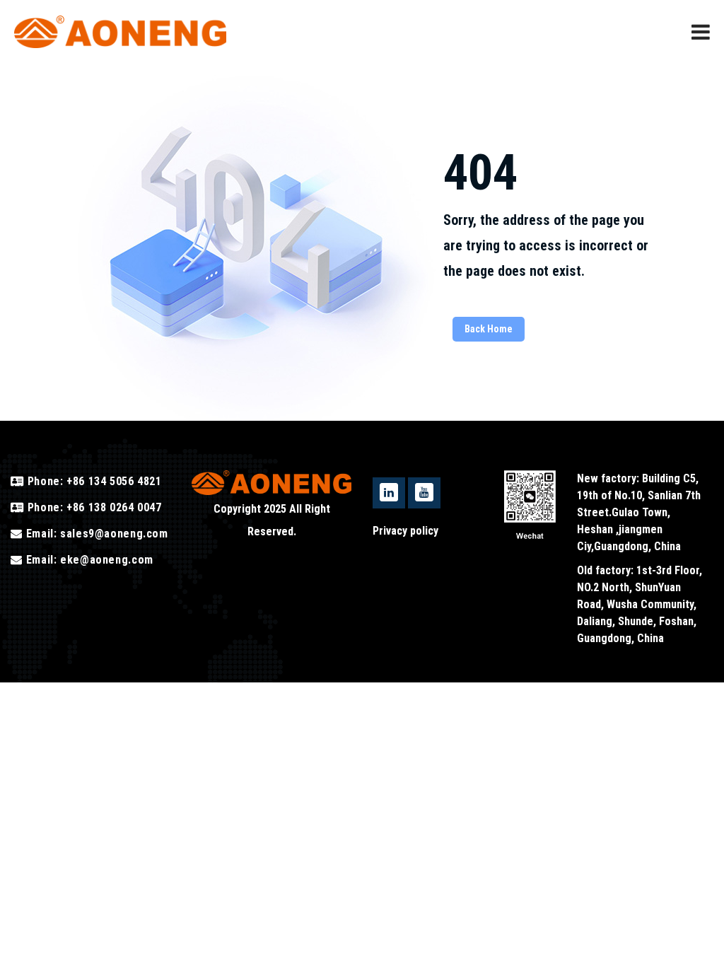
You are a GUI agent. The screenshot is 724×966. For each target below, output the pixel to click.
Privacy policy (405, 530)
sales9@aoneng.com (114, 533)
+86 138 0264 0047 (112, 507)
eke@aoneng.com (106, 559)
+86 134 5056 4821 (112, 481)
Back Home (489, 328)
